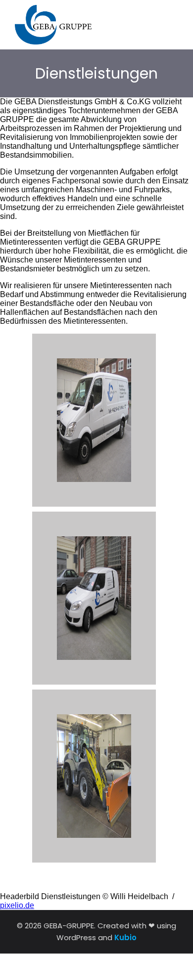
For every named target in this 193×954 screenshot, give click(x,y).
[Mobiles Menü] (172, 25)
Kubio (125, 937)
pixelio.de (17, 905)
